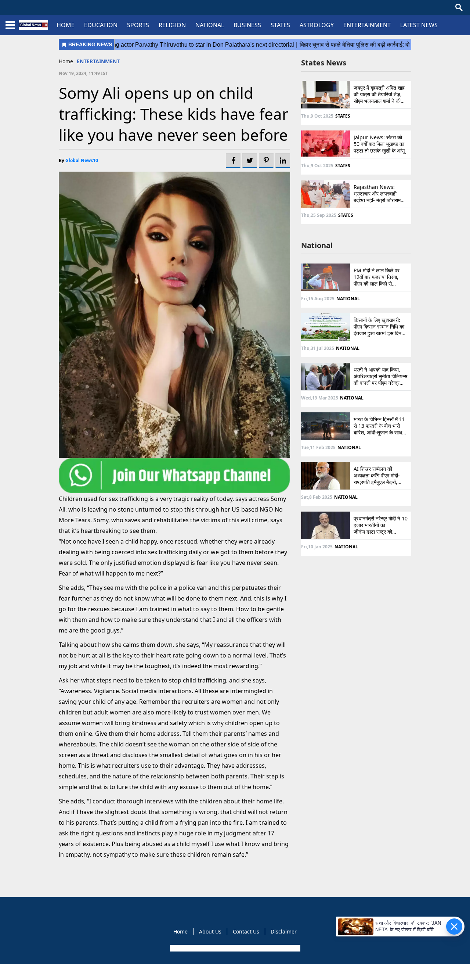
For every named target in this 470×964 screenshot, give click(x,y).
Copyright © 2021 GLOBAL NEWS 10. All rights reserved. (234, 948)
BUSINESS (247, 25)
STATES (280, 25)
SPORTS (138, 25)
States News (323, 63)
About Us (210, 931)
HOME (66, 25)
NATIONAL (209, 25)
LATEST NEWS (419, 25)
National (317, 245)
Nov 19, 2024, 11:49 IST (83, 73)
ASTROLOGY (317, 25)
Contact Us (246, 931)
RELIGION (172, 25)
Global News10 (81, 160)
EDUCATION (101, 25)
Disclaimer (284, 931)
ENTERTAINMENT (367, 25)
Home (66, 61)
